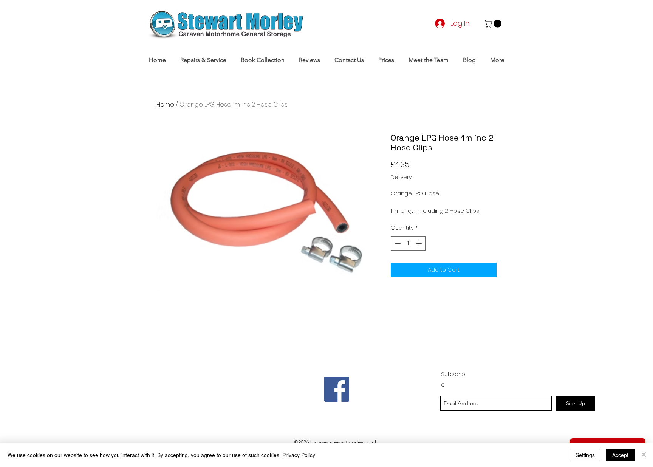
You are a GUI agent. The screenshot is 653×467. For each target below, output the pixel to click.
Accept (620, 455)
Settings (585, 455)
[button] (493, 24)
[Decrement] (397, 244)
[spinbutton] (408, 244)
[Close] (643, 455)
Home (165, 104)
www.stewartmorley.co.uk (347, 442)
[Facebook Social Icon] (336, 389)
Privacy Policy (298, 455)
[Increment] (420, 244)
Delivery (401, 177)
